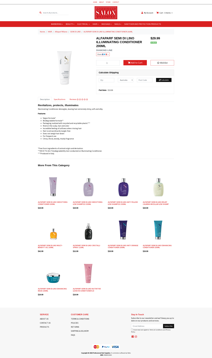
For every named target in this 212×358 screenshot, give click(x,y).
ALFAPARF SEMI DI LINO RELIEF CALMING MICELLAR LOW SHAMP (156, 203)
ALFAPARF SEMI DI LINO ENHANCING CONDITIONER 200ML (157, 246)
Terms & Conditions (156, 330)
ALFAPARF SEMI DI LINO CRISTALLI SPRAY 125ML (86, 246)
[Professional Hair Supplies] (106, 12)
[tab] (45, 99)
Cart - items (165, 13)
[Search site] (40, 13)
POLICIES (74, 323)
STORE (108, 2)
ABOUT (101, 2)
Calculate (165, 80)
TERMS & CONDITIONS (80, 319)
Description (45, 99)
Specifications (59, 99)
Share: (99, 54)
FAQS (73, 335)
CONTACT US (45, 323)
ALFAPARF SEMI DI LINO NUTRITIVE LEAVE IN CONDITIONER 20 (87, 289)
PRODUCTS (44, 327)
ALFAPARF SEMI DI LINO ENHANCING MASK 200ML (52, 289)
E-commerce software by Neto (121, 353)
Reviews (73, 99)
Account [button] (148, 13)
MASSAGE (105, 24)
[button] (162, 62)
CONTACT (116, 2)
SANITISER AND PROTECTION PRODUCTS (142, 24)
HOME (95, 2)
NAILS (117, 24)
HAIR (95, 24)
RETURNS (75, 327)
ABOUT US (44, 319)
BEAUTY (69, 24)
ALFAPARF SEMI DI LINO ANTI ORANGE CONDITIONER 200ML (123, 246)
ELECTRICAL (82, 24)
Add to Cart (136, 62)
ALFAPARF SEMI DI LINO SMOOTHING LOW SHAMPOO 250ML (87, 203)
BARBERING (56, 24)
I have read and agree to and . (151, 331)
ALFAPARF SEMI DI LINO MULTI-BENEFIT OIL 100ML (50, 246)
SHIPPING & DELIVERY (80, 331)
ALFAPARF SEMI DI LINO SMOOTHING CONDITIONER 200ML (52, 203)
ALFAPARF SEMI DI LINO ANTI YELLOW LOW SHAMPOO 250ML (123, 203)
